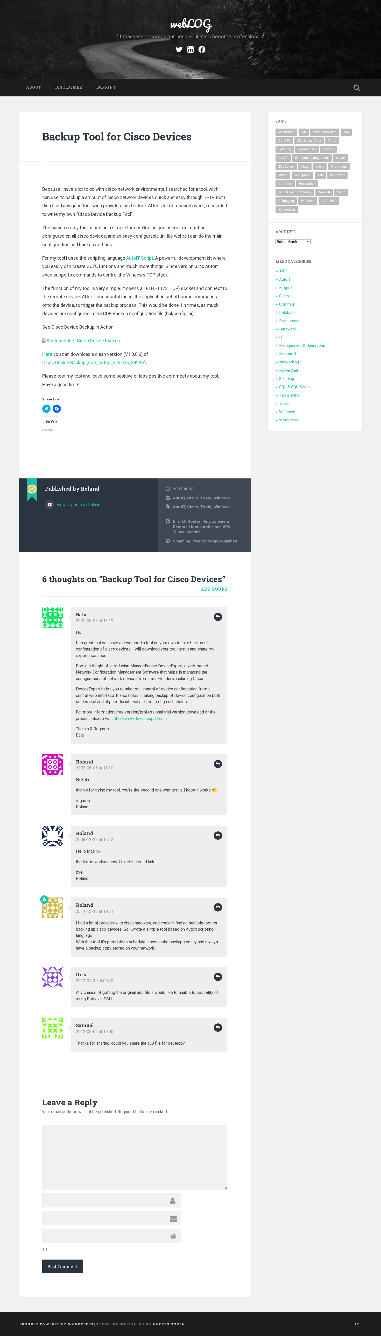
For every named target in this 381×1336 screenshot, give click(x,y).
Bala (81, 614)
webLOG (190, 23)
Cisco (192, 498)
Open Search (357, 87)
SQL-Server (286, 166)
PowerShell (307, 184)
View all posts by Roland (78, 504)
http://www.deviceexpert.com (140, 718)
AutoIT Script (139, 258)
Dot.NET (284, 141)
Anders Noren (168, 1324)
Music (282, 175)
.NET (283, 271)
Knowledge (339, 166)
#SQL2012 (328, 201)
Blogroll (285, 287)
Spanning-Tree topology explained (205, 541)
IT (281, 337)
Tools (205, 498)
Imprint (106, 87)
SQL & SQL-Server (295, 387)
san (320, 175)
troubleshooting (324, 132)
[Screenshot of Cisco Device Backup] (81, 340)
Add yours (214, 589)
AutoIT (179, 498)
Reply (218, 617)
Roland (84, 762)
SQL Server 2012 (309, 141)
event (320, 166)
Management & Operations (302, 345)
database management (312, 158)
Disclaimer (68, 87)
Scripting (284, 149)
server (340, 158)
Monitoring (286, 132)
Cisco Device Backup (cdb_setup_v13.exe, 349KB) (94, 362)
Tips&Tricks (289, 395)
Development (290, 321)
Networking (286, 209)
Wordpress (302, 175)
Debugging (286, 201)
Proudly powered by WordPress (56, 1324)
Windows (222, 498)
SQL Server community (294, 192)
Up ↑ (357, 1324)
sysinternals (307, 149)
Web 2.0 (324, 192)
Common (285, 184)
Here (47, 354)
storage (328, 149)
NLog (305, 166)
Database (287, 312)
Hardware (287, 329)
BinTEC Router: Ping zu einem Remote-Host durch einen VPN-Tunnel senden (202, 526)
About (33, 87)
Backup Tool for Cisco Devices (117, 136)
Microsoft (337, 175)
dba (346, 132)
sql (303, 132)
